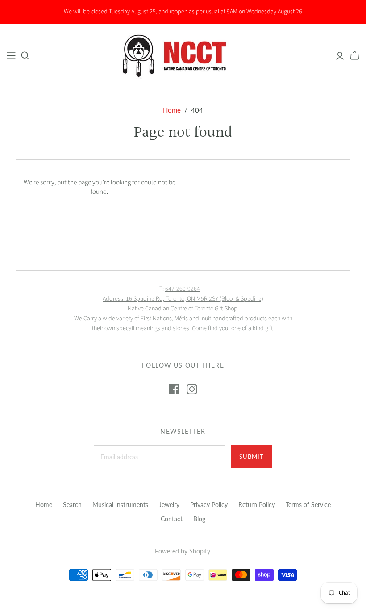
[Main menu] (11, 55)
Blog (199, 519)
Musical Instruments (120, 504)
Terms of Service (308, 504)
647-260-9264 (182, 289)
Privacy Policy (209, 504)
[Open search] (25, 55)
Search (72, 504)
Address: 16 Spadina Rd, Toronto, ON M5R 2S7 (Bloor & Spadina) (183, 298)
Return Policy (256, 504)
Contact (172, 519)
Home (172, 110)
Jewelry (169, 504)
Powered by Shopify (182, 551)
